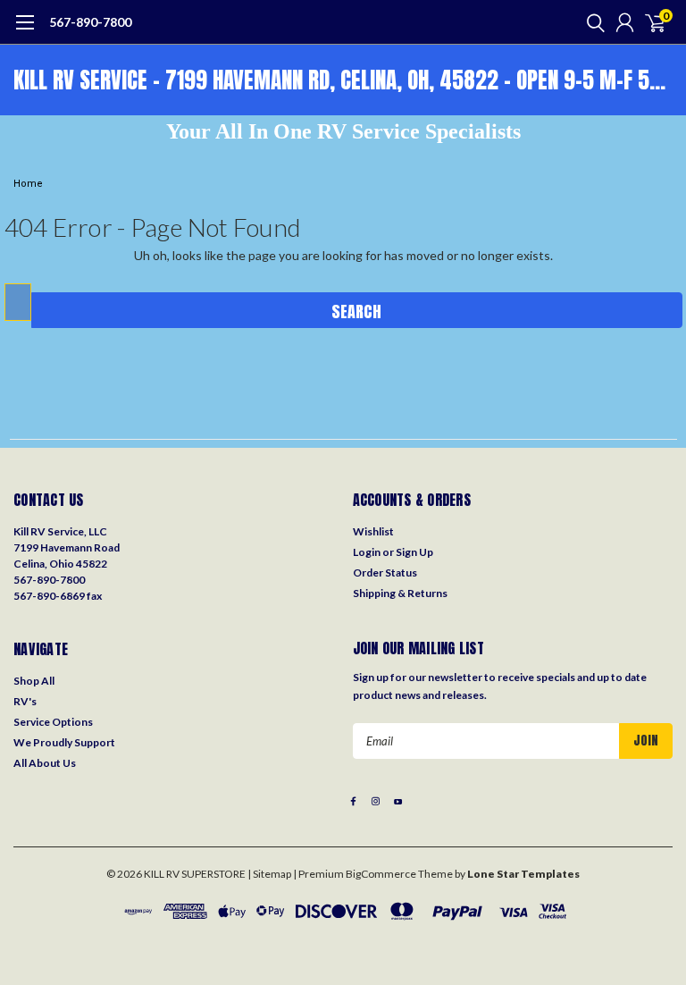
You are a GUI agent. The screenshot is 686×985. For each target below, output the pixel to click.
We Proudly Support (64, 742)
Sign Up (414, 552)
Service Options (53, 721)
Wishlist (373, 531)
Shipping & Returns (400, 593)
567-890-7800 (90, 21)
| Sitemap (269, 873)
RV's (25, 701)
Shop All (33, 680)
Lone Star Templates (523, 873)
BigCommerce (381, 873)
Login (367, 552)
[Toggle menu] (24, 31)
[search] (591, 22)
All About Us (44, 763)
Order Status (385, 572)
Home (28, 183)
